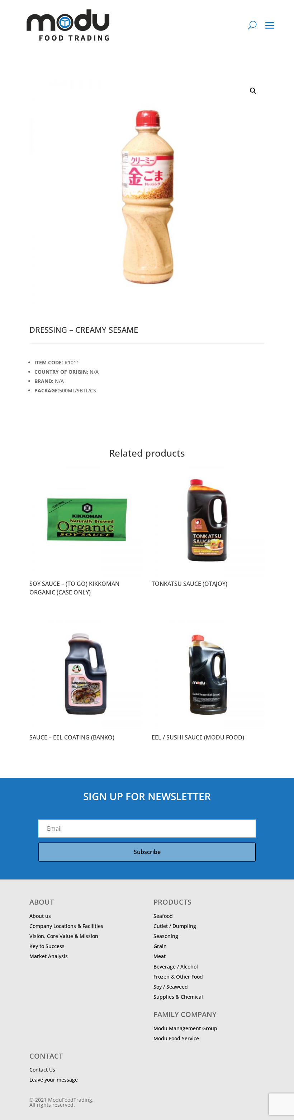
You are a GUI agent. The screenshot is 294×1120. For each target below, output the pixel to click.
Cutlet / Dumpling (174, 926)
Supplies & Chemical (178, 996)
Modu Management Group (185, 1028)
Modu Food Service (176, 1038)
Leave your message (53, 1079)
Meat (159, 956)
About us (40, 916)
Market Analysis (48, 956)
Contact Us (42, 1069)
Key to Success (47, 946)
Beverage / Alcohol (175, 966)
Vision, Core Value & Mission (63, 936)
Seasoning (165, 936)
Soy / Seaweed (170, 986)
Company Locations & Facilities (66, 926)
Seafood (163, 916)
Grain (160, 946)
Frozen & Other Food (178, 976)
